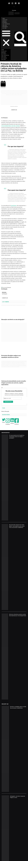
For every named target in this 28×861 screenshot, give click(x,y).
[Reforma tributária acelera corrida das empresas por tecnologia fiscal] (5, 656)
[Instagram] (12, 3)
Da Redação (4, 293)
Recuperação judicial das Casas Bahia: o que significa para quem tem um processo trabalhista (17, 526)
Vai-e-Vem (4, 28)
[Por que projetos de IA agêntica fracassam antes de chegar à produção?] (5, 477)
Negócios (4, 21)
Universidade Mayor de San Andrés (10, 125)
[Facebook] (19, 3)
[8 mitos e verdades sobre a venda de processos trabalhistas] (5, 749)
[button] (6, 38)
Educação (7, 411)
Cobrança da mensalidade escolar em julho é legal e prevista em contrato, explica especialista (13, 382)
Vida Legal (4, 25)
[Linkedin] (15, 3)
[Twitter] (9, 3)
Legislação (4, 19)
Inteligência (5, 26)
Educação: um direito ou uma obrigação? (12, 319)
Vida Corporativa (6, 23)
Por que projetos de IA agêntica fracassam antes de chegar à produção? (16, 437)
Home (3, 18)
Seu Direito (4, 22)
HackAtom (13, 205)
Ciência (2, 411)
